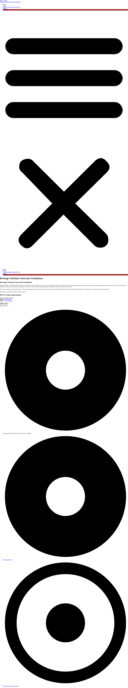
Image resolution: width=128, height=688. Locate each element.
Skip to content (3, 0)
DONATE (5, 9)
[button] (64, 140)
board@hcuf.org (7, 299)
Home (4, 4)
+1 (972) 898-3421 (8, 300)
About (4, 5)
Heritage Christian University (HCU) (11, 7)
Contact (5, 8)
